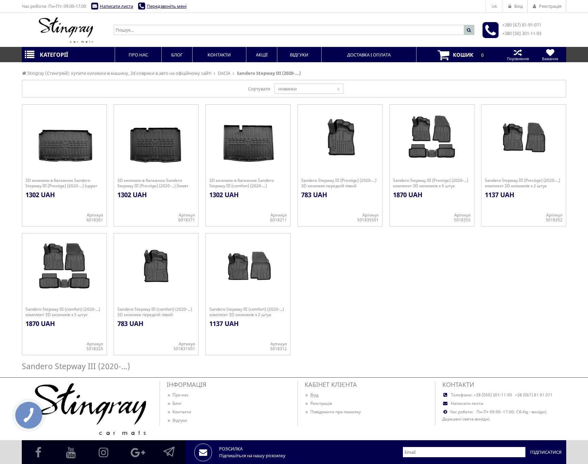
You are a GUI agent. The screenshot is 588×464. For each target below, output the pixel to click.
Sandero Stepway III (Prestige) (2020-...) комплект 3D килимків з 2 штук (522, 183)
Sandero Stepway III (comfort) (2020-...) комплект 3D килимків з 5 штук (63, 312)
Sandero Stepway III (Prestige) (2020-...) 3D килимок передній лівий (338, 183)
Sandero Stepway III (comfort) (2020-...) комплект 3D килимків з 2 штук (246, 312)
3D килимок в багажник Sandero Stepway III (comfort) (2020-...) (241, 183)
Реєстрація (321, 403)
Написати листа (116, 6)
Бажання (550, 58)
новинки (287, 89)
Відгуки (180, 420)
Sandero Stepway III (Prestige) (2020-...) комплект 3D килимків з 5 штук (430, 183)
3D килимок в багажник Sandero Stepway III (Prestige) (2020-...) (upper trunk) (61, 183)
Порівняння (518, 58)
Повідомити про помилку (335, 412)
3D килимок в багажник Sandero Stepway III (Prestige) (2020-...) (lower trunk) (153, 183)
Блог (177, 403)
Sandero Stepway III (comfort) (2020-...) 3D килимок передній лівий (154, 312)
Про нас (181, 395)
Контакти (182, 412)
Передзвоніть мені (166, 6)
